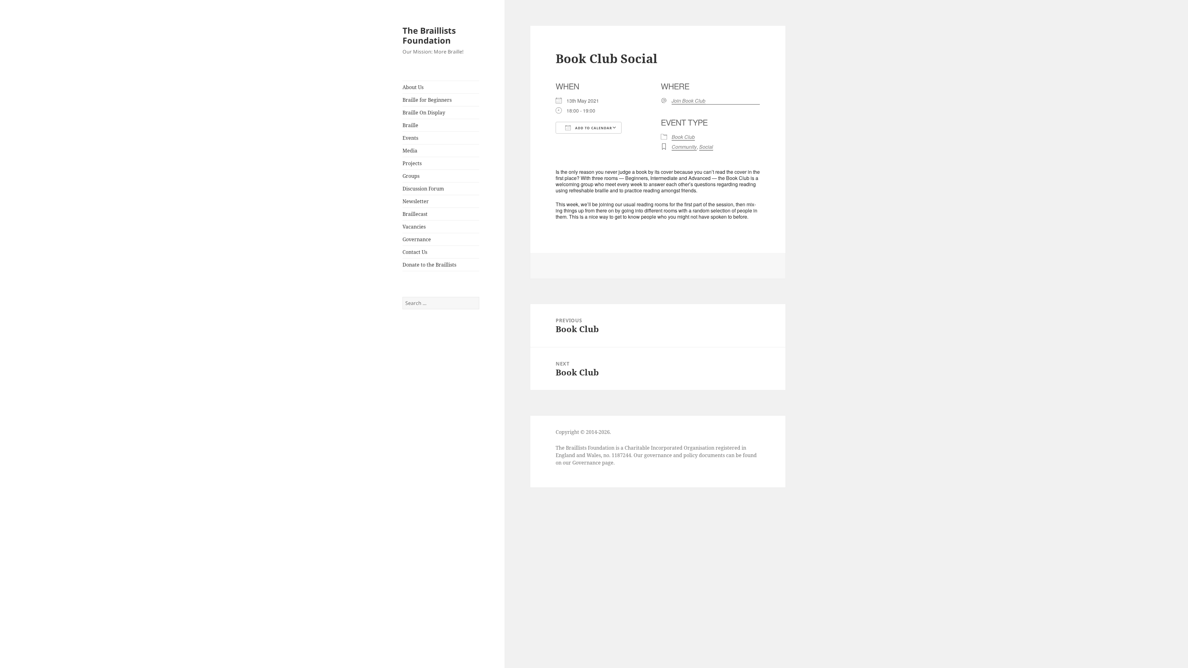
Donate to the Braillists (429, 264)
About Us (413, 87)
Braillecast (415, 214)
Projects (412, 163)
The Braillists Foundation (429, 35)
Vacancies (414, 226)
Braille (410, 125)
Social (706, 146)
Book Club (683, 136)
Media (409, 150)
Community (684, 146)
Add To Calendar (593, 128)
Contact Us (414, 252)
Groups (411, 176)
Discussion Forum (423, 188)
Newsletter (415, 201)
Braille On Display (423, 112)
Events (410, 138)
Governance (416, 239)
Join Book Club (688, 100)
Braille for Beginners (427, 99)
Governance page (592, 462)
